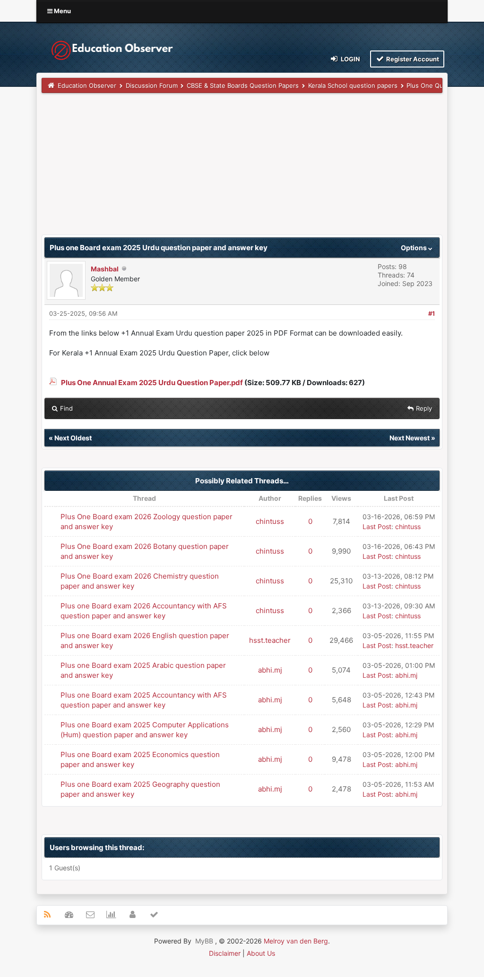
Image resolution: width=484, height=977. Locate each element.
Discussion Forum (152, 85)
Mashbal (105, 269)
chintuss (270, 521)
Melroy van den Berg (296, 941)
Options (414, 248)
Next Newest (409, 438)
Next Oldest (73, 438)
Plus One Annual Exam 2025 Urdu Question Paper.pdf (152, 382)
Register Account (412, 59)
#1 (431, 313)
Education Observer (87, 85)
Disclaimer (225, 953)
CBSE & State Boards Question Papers (243, 85)
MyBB (204, 941)
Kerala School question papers (353, 85)
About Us (261, 953)
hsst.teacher (270, 640)
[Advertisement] (242, 168)
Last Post (377, 526)
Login (349, 59)
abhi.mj (270, 669)
